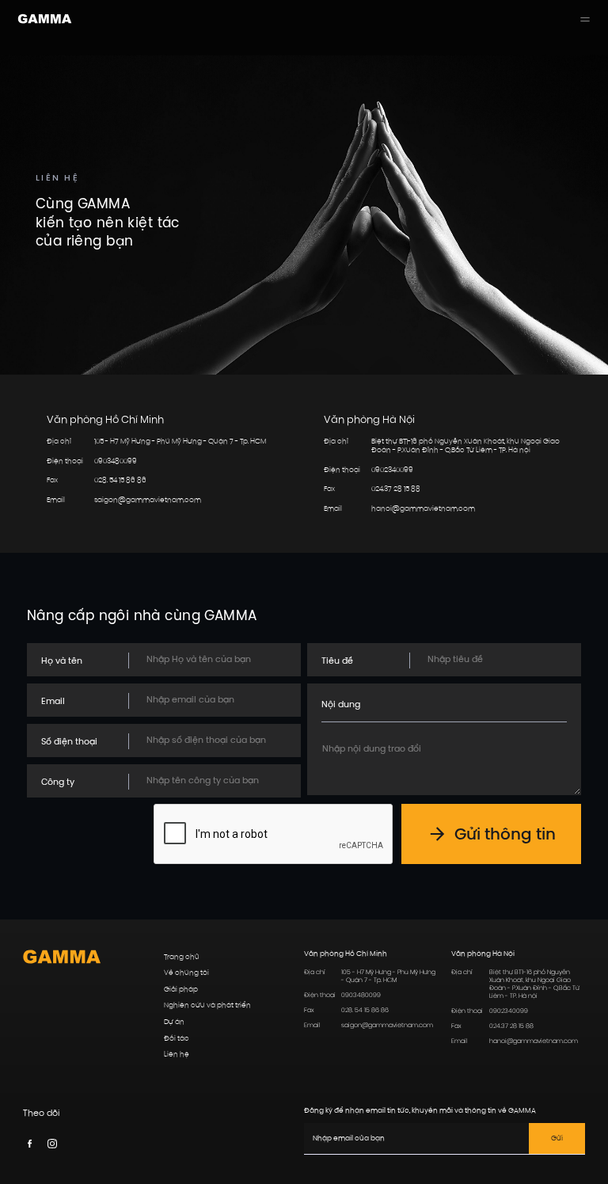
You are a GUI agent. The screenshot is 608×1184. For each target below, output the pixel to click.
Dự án (174, 1022)
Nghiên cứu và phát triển (207, 1005)
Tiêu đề (337, 661)
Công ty (57, 782)
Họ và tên (61, 661)
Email (53, 701)
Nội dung (340, 704)
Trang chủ (182, 957)
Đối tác (176, 1038)
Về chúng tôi (186, 973)
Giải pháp (181, 989)
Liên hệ (176, 1054)
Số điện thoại (69, 742)
